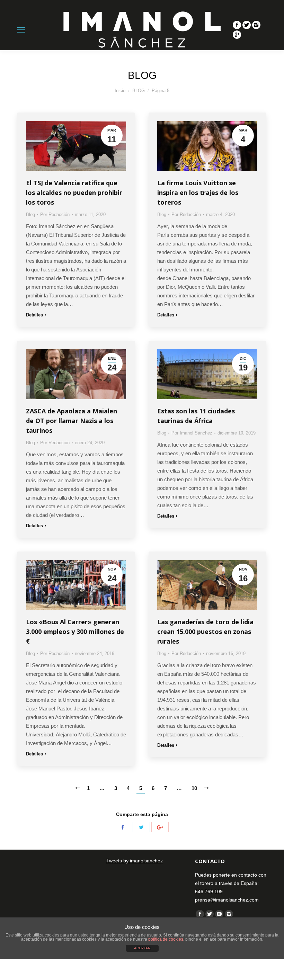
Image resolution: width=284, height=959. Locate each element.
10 (194, 788)
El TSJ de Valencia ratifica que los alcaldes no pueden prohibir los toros (74, 192)
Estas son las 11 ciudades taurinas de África (196, 416)
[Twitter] (246, 25)
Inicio (120, 90)
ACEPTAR (142, 948)
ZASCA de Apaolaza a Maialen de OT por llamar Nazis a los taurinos (71, 420)
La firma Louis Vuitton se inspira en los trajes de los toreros (197, 192)
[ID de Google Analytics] (237, 34)
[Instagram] (256, 25)
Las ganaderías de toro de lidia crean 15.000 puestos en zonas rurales (205, 631)
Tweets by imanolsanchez (134, 860)
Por (55, 214)
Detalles (34, 314)
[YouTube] (219, 914)
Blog (30, 214)
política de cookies (165, 939)
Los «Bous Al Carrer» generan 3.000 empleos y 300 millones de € (75, 631)
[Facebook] (237, 25)
